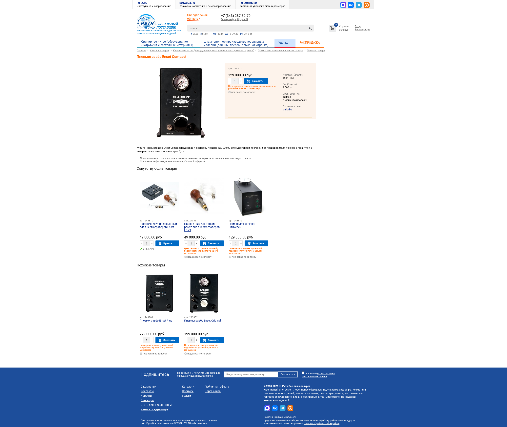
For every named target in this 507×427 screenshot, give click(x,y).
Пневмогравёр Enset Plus (156, 320)
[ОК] (367, 5)
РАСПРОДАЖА (309, 42)
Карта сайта (213, 391)
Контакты (147, 391)
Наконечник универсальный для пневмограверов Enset (158, 225)
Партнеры (147, 400)
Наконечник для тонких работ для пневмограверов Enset (202, 227)
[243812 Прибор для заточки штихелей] (248, 196)
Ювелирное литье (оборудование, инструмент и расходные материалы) (167, 43)
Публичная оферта (217, 386)
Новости (146, 395)
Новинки (187, 391)
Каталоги (188, 386)
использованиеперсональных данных (318, 375)
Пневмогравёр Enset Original (202, 320)
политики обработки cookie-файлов (321, 423)
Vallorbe (287, 109)
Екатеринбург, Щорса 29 (234, 19)
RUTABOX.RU (187, 2)
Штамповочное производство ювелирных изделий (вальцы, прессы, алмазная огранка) (236, 43)
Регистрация (362, 29)
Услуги (186, 395)
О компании (148, 386)
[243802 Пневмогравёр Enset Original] (204, 293)
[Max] (343, 5)
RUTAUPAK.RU (248, 2)
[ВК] (351, 5)
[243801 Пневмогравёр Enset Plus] (159, 293)
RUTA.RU (142, 2)
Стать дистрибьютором (156, 404)
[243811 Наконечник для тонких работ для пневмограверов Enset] (204, 196)
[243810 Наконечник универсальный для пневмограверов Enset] (159, 196)
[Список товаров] (339, 28)
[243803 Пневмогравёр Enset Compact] (180, 141)
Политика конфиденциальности (280, 417)
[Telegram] (359, 5)
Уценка (283, 42)
